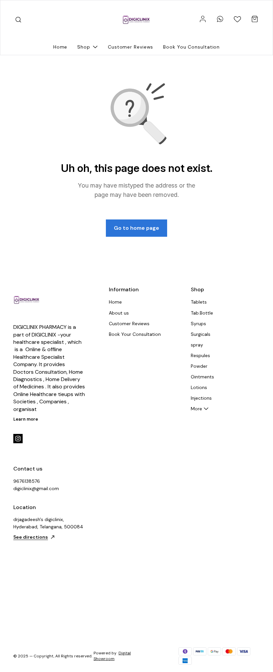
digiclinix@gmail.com (36, 488)
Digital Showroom (112, 655)
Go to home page (136, 227)
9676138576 (26, 481)
